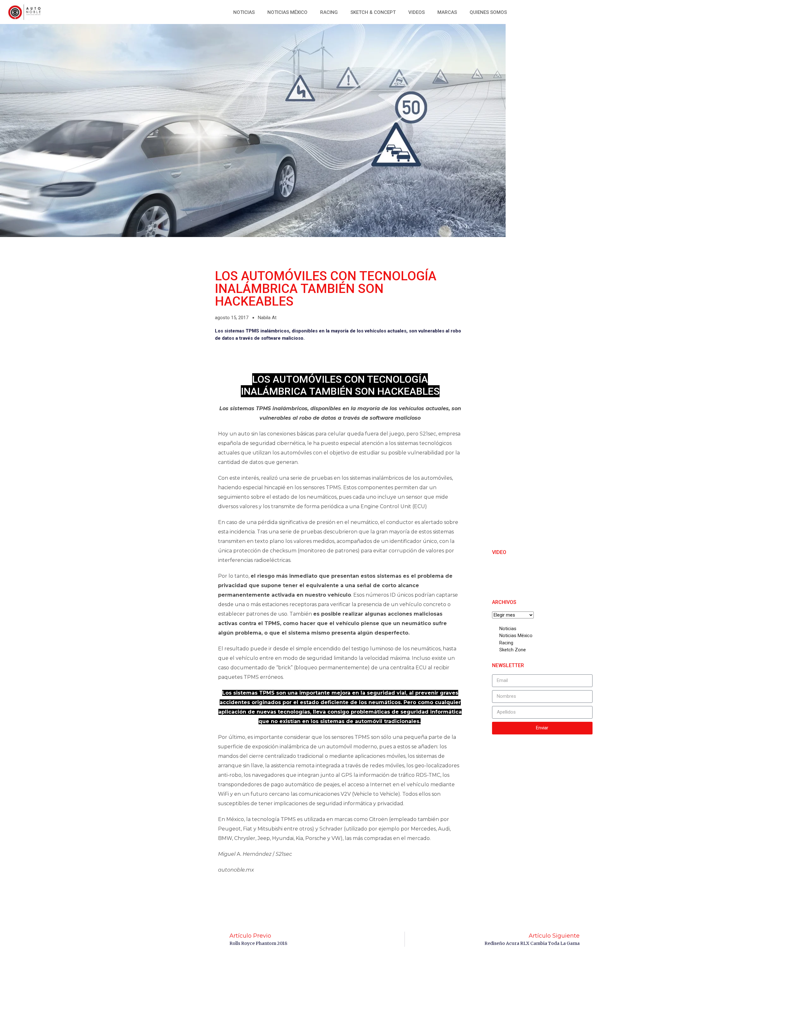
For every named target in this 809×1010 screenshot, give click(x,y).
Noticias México (287, 12)
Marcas (447, 12)
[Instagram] (755, 11)
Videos (416, 12)
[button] (766, 11)
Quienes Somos (488, 12)
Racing (329, 12)
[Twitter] (741, 11)
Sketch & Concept (373, 12)
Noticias (244, 12)
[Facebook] (727, 11)
